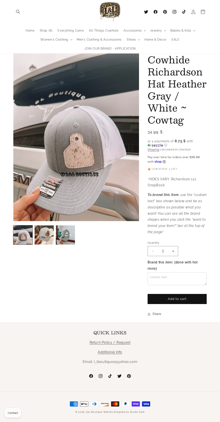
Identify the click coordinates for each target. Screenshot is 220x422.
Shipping (153, 149)
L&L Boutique (94, 412)
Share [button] (157, 314)
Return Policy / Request (110, 342)
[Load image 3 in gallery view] (65, 235)
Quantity (153, 242)
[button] (18, 12)
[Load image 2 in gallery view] (44, 235)
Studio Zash (137, 412)
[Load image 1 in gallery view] (22, 235)
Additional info (110, 352)
